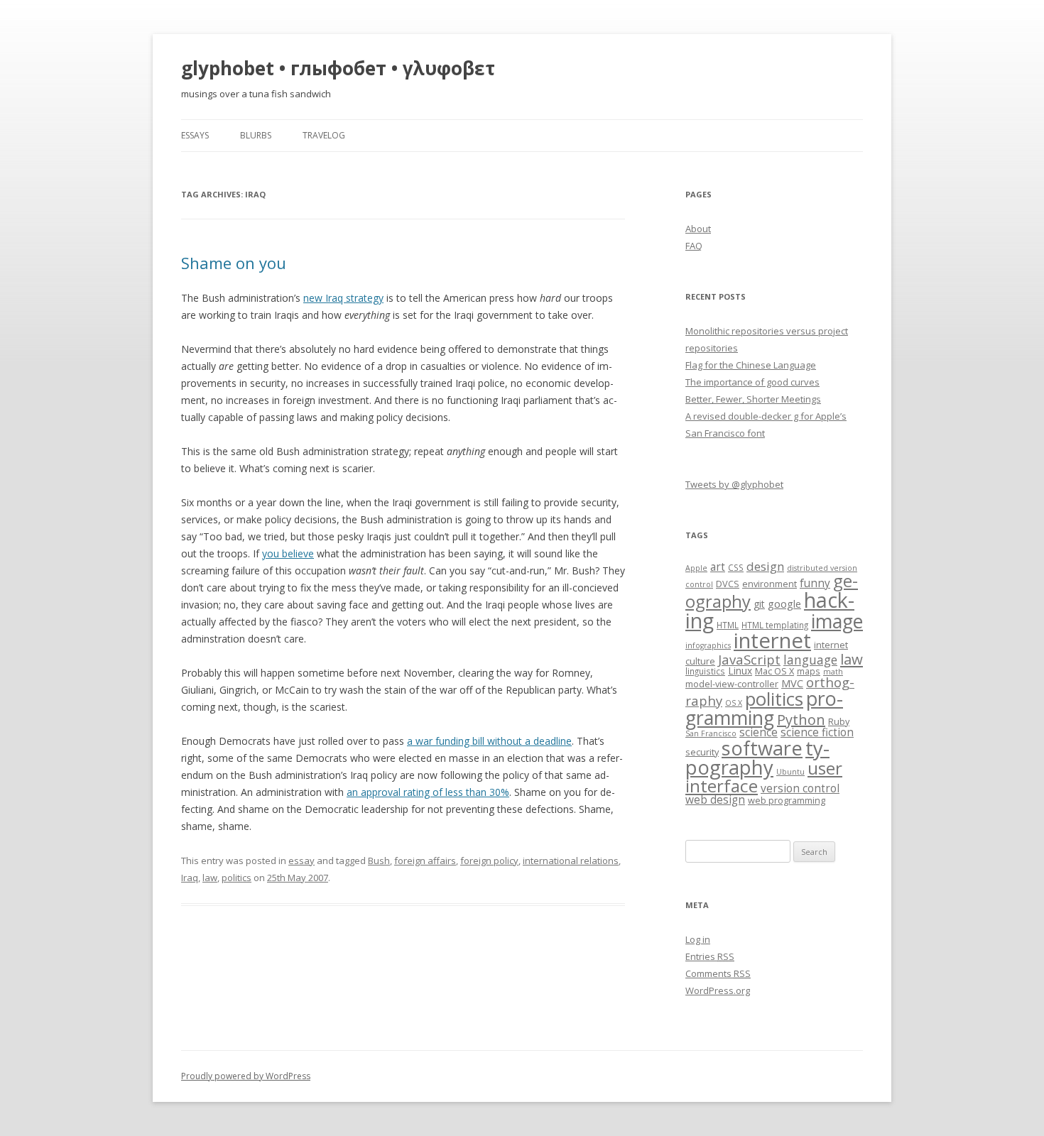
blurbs (255, 135)
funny (815, 583)
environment (769, 583)
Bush (379, 860)
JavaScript (749, 659)
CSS (736, 567)
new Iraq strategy (343, 298)
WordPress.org (717, 990)
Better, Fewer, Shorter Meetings (753, 399)
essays (195, 135)
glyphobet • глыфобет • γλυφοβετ (338, 68)
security (702, 752)
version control (800, 788)
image (837, 621)
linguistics (705, 671)
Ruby (838, 721)
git (759, 604)
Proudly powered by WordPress (245, 1076)
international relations (571, 860)
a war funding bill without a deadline (489, 741)
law (209, 877)
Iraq (189, 877)
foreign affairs (425, 860)
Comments (718, 973)
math (833, 672)
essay (301, 860)
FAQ (693, 245)
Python (801, 719)
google (784, 603)
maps (808, 671)
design (765, 566)
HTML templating (774, 624)
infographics (708, 645)
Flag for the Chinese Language (750, 365)
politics (236, 877)
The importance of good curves (752, 382)
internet (772, 640)
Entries (709, 956)
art (717, 566)
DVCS (727, 583)
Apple (696, 568)
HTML (728, 624)
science (758, 732)
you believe (288, 553)
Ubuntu (790, 772)
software (762, 748)
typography (757, 757)
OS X (733, 703)
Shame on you (233, 262)
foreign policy (489, 860)
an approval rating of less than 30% (428, 792)
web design (715, 799)
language (810, 659)
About (698, 228)
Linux (740, 670)
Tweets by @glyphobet (734, 484)
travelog (324, 135)
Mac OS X (774, 671)
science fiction (817, 732)
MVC (792, 683)
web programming (786, 800)
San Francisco (710, 733)
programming (764, 708)
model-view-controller (731, 683)
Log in (697, 939)
